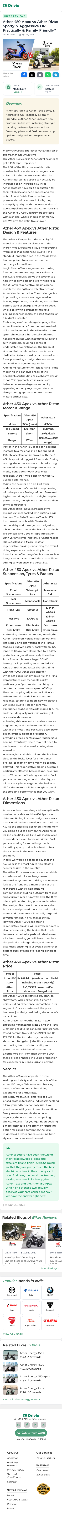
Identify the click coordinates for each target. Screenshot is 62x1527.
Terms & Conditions (13, 1476)
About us (12, 1458)
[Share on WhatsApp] (48, 74)
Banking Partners (12, 1464)
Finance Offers (45, 1458)
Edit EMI (17, 91)
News (10, 1495)
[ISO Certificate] (44, 1489)
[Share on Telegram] (56, 74)
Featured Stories (17, 1499)
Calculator (42, 1470)
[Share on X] (32, 74)
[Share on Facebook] (24, 74)
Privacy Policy (15, 1470)
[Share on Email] (40, 74)
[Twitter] (43, 1425)
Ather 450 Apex (17, 212)
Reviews (12, 1504)
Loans (10, 1508)
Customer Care (33, 1433)
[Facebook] (27, 1425)
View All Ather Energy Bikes (20, 1399)
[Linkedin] (35, 1425)
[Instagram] (18, 1425)
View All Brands (13, 1333)
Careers (11, 1481)
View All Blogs (48, 1268)
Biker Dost (43, 1474)
